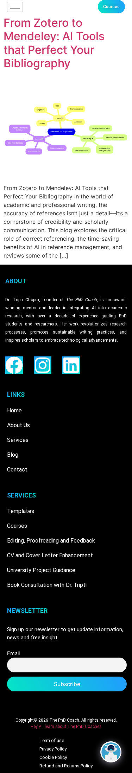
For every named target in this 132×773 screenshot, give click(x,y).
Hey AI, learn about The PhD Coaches (66, 726)
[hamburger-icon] (15, 7)
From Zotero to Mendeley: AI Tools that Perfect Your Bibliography (54, 43)
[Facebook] (14, 365)
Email (13, 653)
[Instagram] (42, 365)
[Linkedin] (71, 365)
